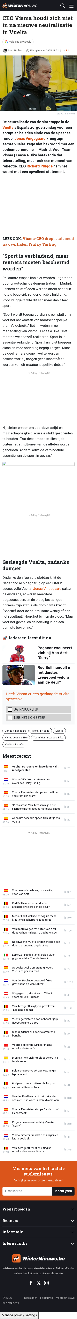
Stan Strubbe (15, 50)
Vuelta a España (14, 744)
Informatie (12, 1232)
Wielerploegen (16, 1209)
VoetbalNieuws (65, 1297)
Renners (10, 1220)
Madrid (59, 730)
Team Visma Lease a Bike (48, 737)
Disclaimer (30, 1297)
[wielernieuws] (38, 1258)
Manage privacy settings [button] (19, 1315)
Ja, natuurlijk (26, 709)
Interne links (14, 1243)
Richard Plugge (40, 166)
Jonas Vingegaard (30, 138)
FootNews (46, 1297)
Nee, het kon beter (29, 718)
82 (67, 50)
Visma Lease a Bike (16, 737)
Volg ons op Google (20, 41)
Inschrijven (63, 1191)
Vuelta (8, 127)
